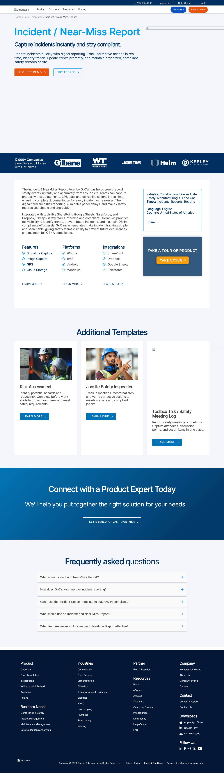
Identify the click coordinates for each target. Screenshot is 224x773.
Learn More (33, 416)
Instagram (189, 748)
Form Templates (33, 16)
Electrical (83, 697)
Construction (85, 669)
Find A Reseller (141, 669)
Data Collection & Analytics (36, 729)
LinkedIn (181, 748)
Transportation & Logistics (92, 692)
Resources (69, 9)
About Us (165, 3)
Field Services (85, 675)
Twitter (194, 748)
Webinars (138, 701)
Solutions (54, 9)
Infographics (140, 712)
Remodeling (84, 720)
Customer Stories (143, 707)
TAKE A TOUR (171, 260)
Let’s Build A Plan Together (112, 521)
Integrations (27, 680)
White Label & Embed (33, 686)
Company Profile (189, 680)
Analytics (26, 692)
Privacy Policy (133, 763)
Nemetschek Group (190, 669)
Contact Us (186, 707)
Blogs (136, 684)
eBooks (137, 690)
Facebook (185, 748)
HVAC (81, 703)
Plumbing (83, 714)
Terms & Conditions (153, 763)
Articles (137, 695)
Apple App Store (193, 722)
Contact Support (189, 701)
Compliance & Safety (32, 712)
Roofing (82, 726)
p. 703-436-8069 (143, 3)
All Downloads (192, 733)
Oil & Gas (83, 686)
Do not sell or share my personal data (185, 763)
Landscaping (85, 709)
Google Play (191, 727)
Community (139, 718)
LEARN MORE (30, 283)
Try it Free (66, 72)
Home (17, 16)
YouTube (200, 748)
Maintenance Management (35, 724)
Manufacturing (86, 680)
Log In (202, 3)
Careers (184, 686)
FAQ (135, 729)
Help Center (185, 3)
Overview (26, 669)
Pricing (82, 9)
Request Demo (30, 72)
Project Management (32, 718)
